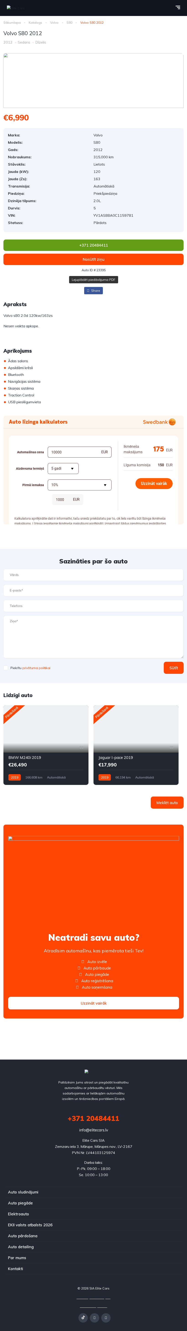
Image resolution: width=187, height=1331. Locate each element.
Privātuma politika (93, 1306)
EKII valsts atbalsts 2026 (30, 1224)
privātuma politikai (36, 668)
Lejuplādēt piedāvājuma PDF (93, 280)
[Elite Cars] (16, 8)
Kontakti (15, 1268)
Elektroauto (18, 1213)
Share (95, 291)
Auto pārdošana (22, 1235)
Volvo (54, 23)
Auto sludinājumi (23, 1192)
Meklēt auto (167, 802)
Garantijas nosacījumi (94, 1297)
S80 (69, 23)
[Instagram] (106, 1318)
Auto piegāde (20, 1203)
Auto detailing (21, 1246)
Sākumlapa (12, 23)
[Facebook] (94, 1318)
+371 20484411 (93, 1118)
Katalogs (35, 23)
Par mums (17, 1257)
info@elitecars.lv (93, 1130)
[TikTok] (83, 1318)
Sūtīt (173, 667)
